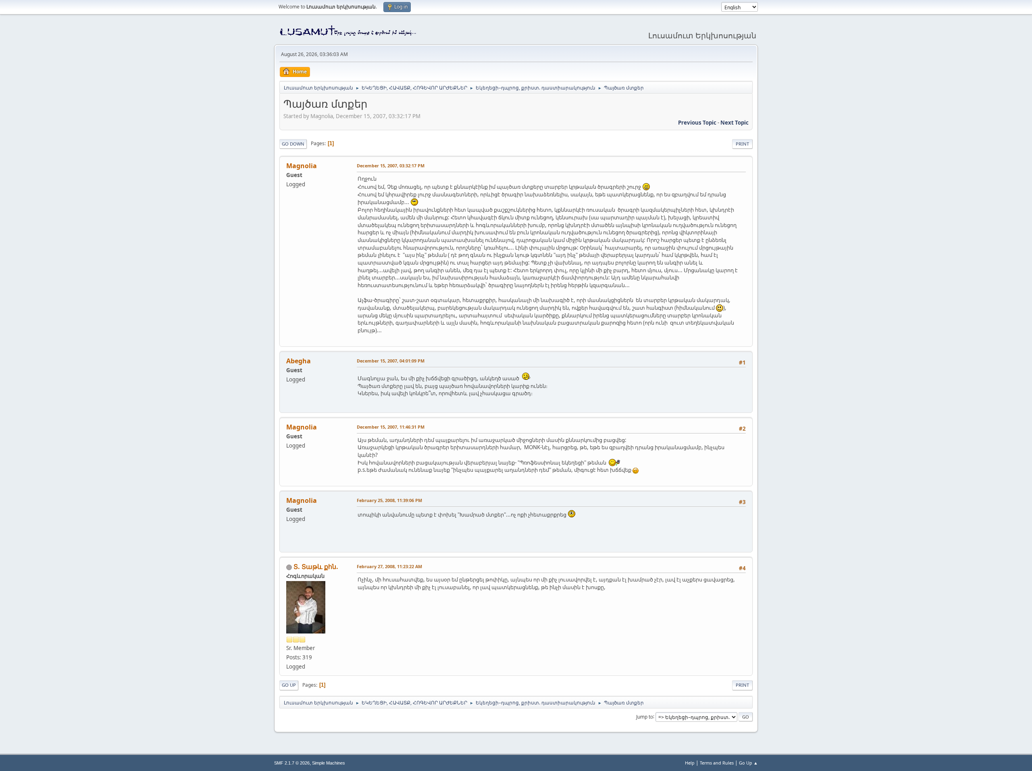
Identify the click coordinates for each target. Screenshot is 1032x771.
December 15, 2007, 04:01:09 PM (390, 361)
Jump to (644, 716)
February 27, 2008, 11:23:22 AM (389, 566)
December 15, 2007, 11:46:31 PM (390, 427)
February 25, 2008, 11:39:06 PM (389, 500)
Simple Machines (328, 763)
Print (742, 144)
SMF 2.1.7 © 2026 (292, 763)
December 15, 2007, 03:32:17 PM (390, 166)
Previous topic (697, 122)
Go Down (293, 144)
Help (690, 763)
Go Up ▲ (748, 763)
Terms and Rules (717, 763)
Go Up (289, 685)
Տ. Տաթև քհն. (315, 566)
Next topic (734, 122)
